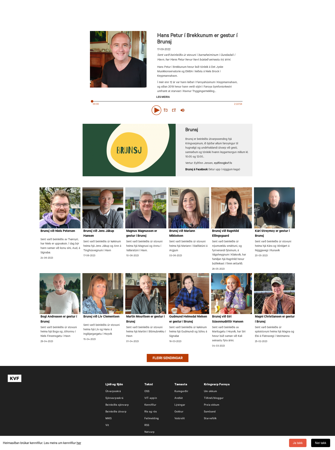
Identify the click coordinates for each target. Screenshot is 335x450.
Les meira (163, 97)
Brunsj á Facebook (196, 169)
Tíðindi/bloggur (214, 398)
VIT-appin (150, 398)
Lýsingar (179, 405)
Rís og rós (150, 411)
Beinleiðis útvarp (116, 411)
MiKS (108, 418)
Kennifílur (150, 405)
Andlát (178, 398)
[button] (156, 110)
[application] (167, 109)
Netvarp (149, 432)
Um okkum (210, 391)
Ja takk (298, 443)
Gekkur (179, 411)
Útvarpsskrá (113, 391)
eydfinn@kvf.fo (223, 163)
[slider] (200, 110)
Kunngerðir (181, 391)
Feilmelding (151, 418)
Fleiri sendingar (168, 359)
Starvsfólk (210, 418)
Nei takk (320, 443)
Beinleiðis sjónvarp (117, 405)
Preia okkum (211, 405)
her (79, 443)
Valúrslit (179, 418)
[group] (182, 110)
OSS (147, 391)
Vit (107, 425)
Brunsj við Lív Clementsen (101, 317)
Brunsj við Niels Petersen (58, 231)
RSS (146, 425)
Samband (210, 411)
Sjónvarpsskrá (114, 398)
